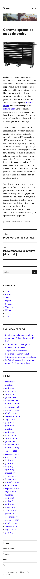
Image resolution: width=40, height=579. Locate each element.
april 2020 (9, 432)
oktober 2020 (11, 413)
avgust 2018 (10, 492)
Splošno (8, 304)
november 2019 (12, 448)
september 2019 (12, 454)
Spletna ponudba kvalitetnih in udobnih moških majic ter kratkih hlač (20, 338)
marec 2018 (10, 507)
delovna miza (9, 109)
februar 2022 (11, 394)
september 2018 (12, 488)
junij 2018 (9, 498)
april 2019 (9, 470)
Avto (7, 291)
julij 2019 (9, 460)
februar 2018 (10, 510)
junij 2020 (9, 426)
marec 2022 (10, 391)
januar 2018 (10, 514)
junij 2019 (9, 463)
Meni (34, 8)
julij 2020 (9, 422)
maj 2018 (9, 501)
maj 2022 (9, 385)
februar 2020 (11, 438)
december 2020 (12, 407)
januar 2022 (10, 397)
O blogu (6, 543)
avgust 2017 (10, 529)
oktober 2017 (11, 523)
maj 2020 (9, 429)
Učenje (8, 310)
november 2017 (12, 520)
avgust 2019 (10, 457)
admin (8, 221)
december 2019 (12, 444)
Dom (7, 298)
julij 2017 (9, 532)
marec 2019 (10, 473)
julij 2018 (9, 495)
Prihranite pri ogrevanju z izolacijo (20, 357)
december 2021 (12, 400)
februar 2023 (11, 382)
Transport (9, 307)
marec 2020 (10, 435)
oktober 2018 (11, 485)
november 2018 (12, 482)
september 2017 (12, 526)
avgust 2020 (10, 419)
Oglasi (8, 301)
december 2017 (11, 517)
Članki (28, 221)
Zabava (8, 313)
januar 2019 (10, 479)
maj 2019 (9, 466)
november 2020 (12, 410)
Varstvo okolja (8, 548)
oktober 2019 (11, 451)
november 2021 (12, 404)
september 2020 (12, 416)
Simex (7, 8)
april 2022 (9, 388)
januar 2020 (10, 441)
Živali (7, 316)
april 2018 (9, 504)
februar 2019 (10, 476)
